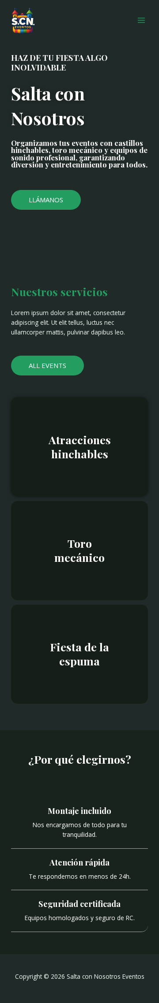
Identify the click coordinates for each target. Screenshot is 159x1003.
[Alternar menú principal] (141, 20)
